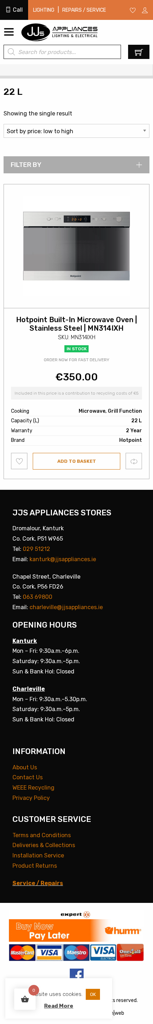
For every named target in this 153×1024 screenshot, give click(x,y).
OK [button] (93, 994)
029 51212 (36, 549)
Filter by (26, 165)
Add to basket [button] (76, 461)
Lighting (43, 10)
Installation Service (38, 855)
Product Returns (34, 865)
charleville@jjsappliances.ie (66, 607)
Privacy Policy (31, 798)
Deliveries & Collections (43, 845)
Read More (58, 1006)
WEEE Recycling (33, 787)
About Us (24, 767)
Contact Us (27, 777)
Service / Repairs (37, 883)
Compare (134, 460)
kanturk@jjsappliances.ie (63, 559)
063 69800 (37, 597)
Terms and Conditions (41, 835)
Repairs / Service (84, 10)
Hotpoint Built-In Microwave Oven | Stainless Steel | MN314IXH (76, 323)
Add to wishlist (19, 461)
